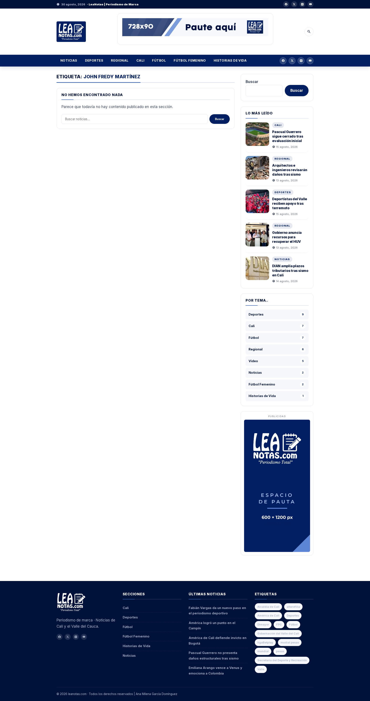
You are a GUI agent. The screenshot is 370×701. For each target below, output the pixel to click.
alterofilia (293, 606)
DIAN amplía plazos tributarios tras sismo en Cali (290, 270)
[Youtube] (310, 4)
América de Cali (268, 615)
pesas (280, 651)
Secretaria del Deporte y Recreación (282, 660)
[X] (294, 4)
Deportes (94, 60)
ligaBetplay (265, 642)
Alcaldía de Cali (268, 606)
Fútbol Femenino (190, 60)
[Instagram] (302, 4)
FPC (279, 624)
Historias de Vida (230, 60)
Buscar (219, 119)
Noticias (68, 60)
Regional (120, 60)
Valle (260, 669)
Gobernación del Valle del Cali (278, 633)
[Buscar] (308, 31)
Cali (140, 60)
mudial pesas (289, 642)
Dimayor (263, 624)
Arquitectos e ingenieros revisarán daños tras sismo (289, 169)
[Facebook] (286, 4)
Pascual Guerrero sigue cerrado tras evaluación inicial (287, 136)
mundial (263, 651)
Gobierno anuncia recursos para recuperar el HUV (287, 237)
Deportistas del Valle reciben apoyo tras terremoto (289, 203)
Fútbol (159, 60)
